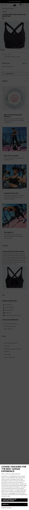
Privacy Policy (12, 493)
